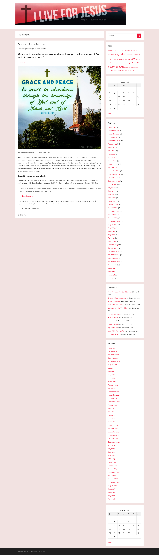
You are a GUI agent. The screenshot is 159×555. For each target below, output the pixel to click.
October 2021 (113, 137)
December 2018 (113, 251)
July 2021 (111, 147)
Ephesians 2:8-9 (27, 196)
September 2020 (114, 181)
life (129, 59)
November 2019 (113, 214)
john (126, 59)
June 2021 (111, 151)
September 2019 (114, 221)
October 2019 (113, 218)
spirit (119, 70)
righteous (127, 67)
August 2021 (112, 144)
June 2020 (111, 191)
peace (125, 63)
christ (118, 50)
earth (122, 50)
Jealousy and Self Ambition (118, 308)
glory (116, 54)
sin (114, 70)
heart (134, 54)
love (138, 59)
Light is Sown (113, 324)
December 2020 (114, 171)
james (119, 59)
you (134, 70)
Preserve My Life (114, 301)
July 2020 (111, 188)
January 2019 (112, 248)
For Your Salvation (114, 334)
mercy (115, 63)
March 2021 (112, 161)
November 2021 (113, 134)
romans (110, 70)
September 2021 (114, 141)
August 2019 (112, 225)
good (125, 54)
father (137, 50)
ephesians (127, 50)
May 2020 (111, 194)
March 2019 (112, 241)
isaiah (115, 59)
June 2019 (111, 231)
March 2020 (112, 201)
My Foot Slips (113, 328)
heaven (138, 54)
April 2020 (111, 198)
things (122, 70)
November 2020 (114, 174)
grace (128, 54)
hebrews (110, 59)
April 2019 (111, 238)
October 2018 (113, 258)
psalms (120, 66)
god (120, 54)
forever (112, 54)
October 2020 (113, 177)
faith (134, 50)
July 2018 (111, 268)
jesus (123, 59)
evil (131, 50)
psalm (111, 66)
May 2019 (111, 235)
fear (109, 54)
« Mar (110, 113)
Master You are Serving (116, 305)
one (122, 63)
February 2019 (113, 245)
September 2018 (114, 261)
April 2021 (111, 157)
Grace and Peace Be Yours (31, 44)
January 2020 (113, 208)
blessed (110, 50)
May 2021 (111, 154)
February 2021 (113, 164)
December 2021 (113, 131)
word (131, 70)
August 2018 (112, 265)
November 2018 (113, 255)
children (114, 50)
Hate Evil (111, 321)
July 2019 (111, 228)
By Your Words (113, 317)
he (131, 54)
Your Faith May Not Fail (116, 331)
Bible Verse (23, 215)
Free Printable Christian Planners (120, 292)
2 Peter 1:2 (21, 62)
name (118, 63)
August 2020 (112, 184)
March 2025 (112, 127)
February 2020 (113, 204)
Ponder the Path (114, 314)
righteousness (134, 67)
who (128, 70)
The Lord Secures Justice (117, 298)
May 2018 (111, 275)
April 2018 (111, 278)
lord (133, 58)
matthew (110, 63)
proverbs (135, 63)
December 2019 (113, 211)
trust (126, 70)
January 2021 (112, 167)
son (116, 70)
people (129, 63)
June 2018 (111, 271)
